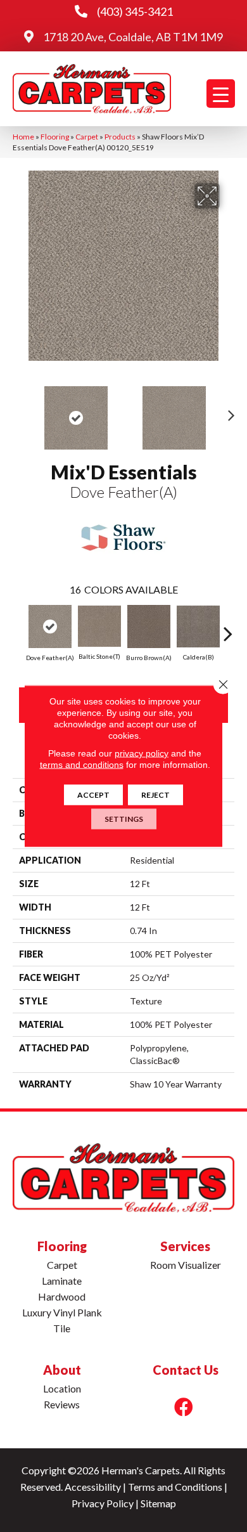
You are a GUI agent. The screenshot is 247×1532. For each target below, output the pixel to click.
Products (120, 136)
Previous (19, 411)
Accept (93, 795)
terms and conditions (82, 765)
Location (62, 1388)
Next (228, 411)
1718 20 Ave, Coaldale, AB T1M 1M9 (133, 37)
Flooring (55, 136)
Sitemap (158, 1503)
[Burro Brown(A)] (149, 626)
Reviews (62, 1404)
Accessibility (93, 1487)
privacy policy (141, 753)
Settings (123, 819)
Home (23, 136)
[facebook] (183, 1407)
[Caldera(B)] (198, 626)
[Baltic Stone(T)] (99, 626)
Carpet (86, 136)
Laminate (62, 1281)
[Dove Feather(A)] (50, 626)
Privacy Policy (103, 1503)
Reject (155, 795)
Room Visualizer (185, 1265)
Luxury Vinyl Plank (62, 1312)
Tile (61, 1328)
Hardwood (62, 1296)
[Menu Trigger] (220, 93)
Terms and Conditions (175, 1487)
